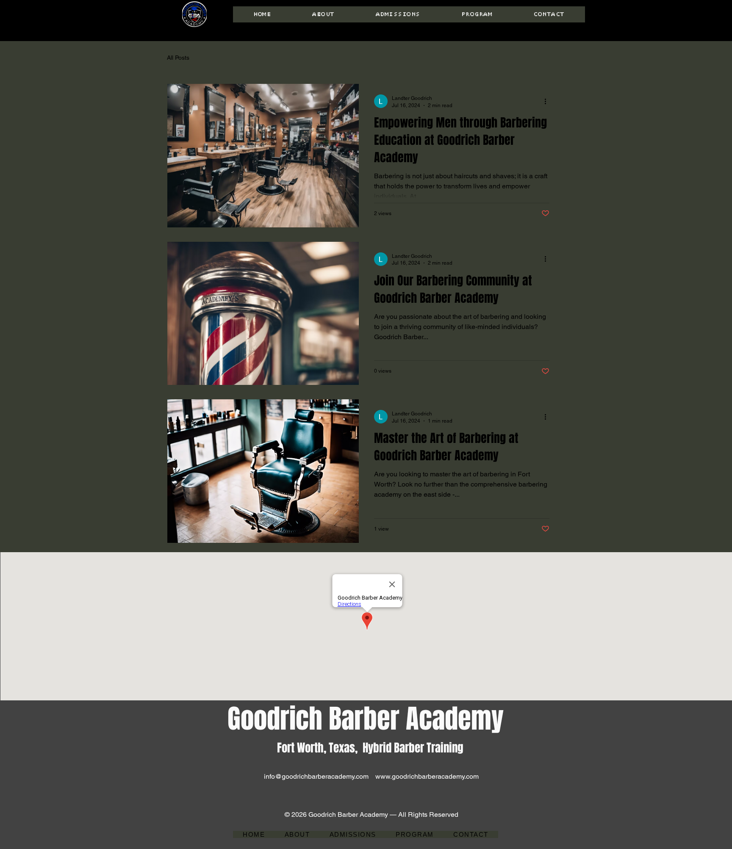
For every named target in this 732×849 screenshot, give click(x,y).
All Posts (178, 57)
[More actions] (548, 101)
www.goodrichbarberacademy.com (427, 776)
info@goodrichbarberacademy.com (316, 776)
